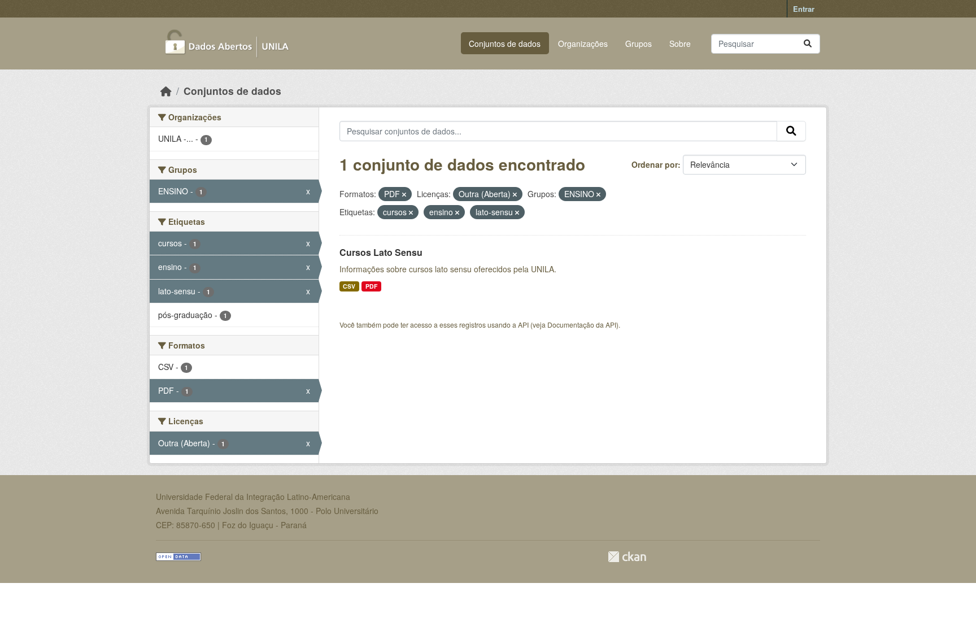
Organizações (583, 43)
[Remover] (404, 194)
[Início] (166, 91)
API (523, 324)
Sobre (680, 43)
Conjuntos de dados (505, 43)
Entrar (803, 8)
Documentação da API (581, 324)
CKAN (627, 557)
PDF (371, 286)
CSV (349, 286)
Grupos (638, 43)
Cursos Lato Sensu (380, 252)
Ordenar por (654, 164)
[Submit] (807, 44)
